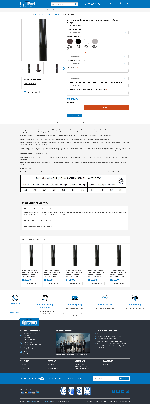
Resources (51, 366)
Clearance (76, 10)
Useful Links (80, 361)
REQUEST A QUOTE (81, 122)
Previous (23, 68)
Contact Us (126, 10)
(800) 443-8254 (15, 310)
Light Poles (35, 10)
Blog (21, 366)
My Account (108, 361)
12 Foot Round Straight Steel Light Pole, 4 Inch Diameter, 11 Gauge (52, 272)
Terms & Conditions (101, 401)
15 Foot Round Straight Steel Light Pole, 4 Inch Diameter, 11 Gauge (30, 272)
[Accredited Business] (79, 391)
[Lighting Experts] (71, 391)
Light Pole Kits (24, 10)
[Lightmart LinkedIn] (122, 391)
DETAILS (32, 122)
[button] (43, 80)
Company (24, 361)
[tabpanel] (31, 266)
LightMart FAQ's (53, 368)
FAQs (57, 122)
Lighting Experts (25, 368)
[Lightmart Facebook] (113, 391)
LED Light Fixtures (65, 10)
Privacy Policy (88, 401)
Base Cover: (72, 67)
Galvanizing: (72, 75)
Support (52, 361)
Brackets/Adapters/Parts (49, 10)
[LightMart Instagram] (127, 391)
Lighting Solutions (88, 10)
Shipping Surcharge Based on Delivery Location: (87, 90)
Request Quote (79, 364)
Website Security (124, 401)
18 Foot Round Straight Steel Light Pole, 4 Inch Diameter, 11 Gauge (96, 272)
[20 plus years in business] (63, 391)
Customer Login (107, 364)
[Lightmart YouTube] (118, 391)
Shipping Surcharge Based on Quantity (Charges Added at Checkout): (95, 82)
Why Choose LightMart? (82, 366)
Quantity (70, 103)
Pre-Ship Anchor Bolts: (77, 60)
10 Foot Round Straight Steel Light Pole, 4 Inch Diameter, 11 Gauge (74, 272)
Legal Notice (113, 401)
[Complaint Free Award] (87, 391)
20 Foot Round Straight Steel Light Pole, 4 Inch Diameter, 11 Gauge (118, 272)
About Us (117, 10)
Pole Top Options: (75, 29)
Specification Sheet (30, 83)
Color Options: (74, 37)
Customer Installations (82, 368)
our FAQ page (81, 313)
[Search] (76, 4)
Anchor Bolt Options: (76, 53)
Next (63, 68)
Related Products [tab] (33, 239)
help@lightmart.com (15, 312)
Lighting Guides (101, 10)
